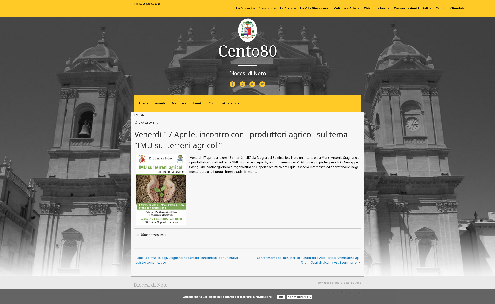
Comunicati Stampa (224, 103)
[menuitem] (244, 8)
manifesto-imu (155, 235)
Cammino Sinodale (450, 8)
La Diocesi (244, 8)
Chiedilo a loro (375, 8)
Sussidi (159, 103)
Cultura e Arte (345, 8)
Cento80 (247, 50)
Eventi (197, 103)
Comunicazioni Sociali (411, 8)
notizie (139, 114)
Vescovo (265, 8)
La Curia (286, 8)
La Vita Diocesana (314, 8)
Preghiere (179, 103)
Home (143, 103)
